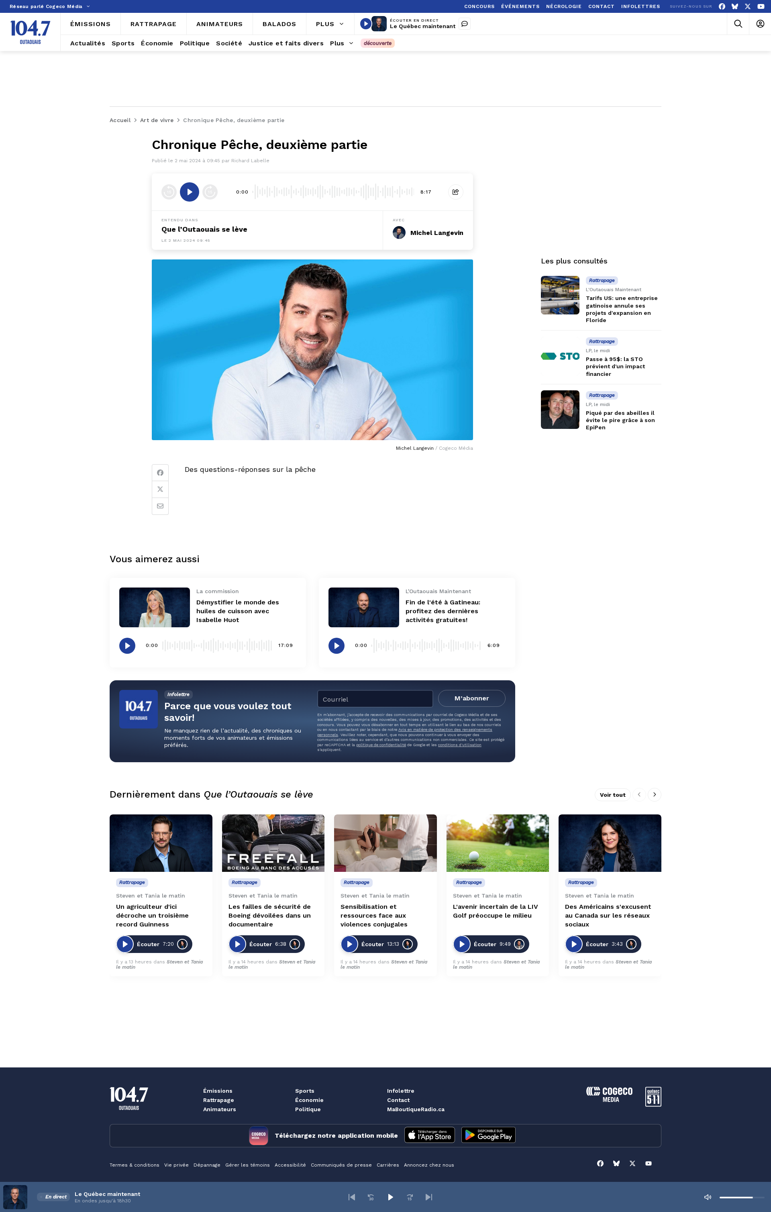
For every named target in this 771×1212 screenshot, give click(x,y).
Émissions (218, 1091)
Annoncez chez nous (429, 1165)
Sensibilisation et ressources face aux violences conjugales (374, 915)
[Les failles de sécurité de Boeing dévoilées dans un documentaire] (273, 843)
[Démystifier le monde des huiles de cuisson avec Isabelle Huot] (154, 607)
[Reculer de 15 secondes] (169, 192)
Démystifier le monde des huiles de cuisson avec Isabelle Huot (237, 611)
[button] (352, 1197)
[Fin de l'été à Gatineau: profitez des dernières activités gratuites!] (363, 607)
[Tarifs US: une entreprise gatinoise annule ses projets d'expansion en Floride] (560, 295)
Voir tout (613, 795)
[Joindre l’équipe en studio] (465, 24)
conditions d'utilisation (459, 745)
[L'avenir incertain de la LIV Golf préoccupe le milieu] (498, 843)
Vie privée (176, 1165)
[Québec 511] (653, 1104)
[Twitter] (160, 489)
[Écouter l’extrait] (189, 192)
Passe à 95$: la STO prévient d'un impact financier (615, 366)
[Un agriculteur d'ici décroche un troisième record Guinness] (161, 843)
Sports (304, 1091)
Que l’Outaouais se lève (204, 229)
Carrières (388, 1165)
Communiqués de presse (341, 1165)
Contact (398, 1100)
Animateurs (219, 1109)
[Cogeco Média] (609, 1100)
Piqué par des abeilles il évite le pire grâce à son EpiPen (620, 420)
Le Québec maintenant (422, 26)
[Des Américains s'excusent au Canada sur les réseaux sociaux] (610, 843)
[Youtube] (761, 6)
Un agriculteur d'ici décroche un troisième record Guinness (152, 915)
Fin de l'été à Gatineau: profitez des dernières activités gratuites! (443, 611)
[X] (747, 6)
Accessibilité (290, 1165)
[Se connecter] (760, 24)
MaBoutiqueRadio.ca (416, 1109)
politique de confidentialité (381, 745)
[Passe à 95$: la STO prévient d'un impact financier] (560, 356)
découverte (378, 43)
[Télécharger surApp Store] (429, 1136)
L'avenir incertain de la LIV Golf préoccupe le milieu (495, 911)
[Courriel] (160, 506)
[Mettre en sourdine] (707, 1197)
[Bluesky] (735, 6)
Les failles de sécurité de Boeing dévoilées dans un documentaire (269, 915)
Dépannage (207, 1165)
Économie (309, 1100)
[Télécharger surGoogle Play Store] (488, 1136)
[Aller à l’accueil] (30, 32)
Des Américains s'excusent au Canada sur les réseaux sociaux (608, 915)
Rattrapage (218, 1100)
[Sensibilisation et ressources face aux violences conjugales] (385, 843)
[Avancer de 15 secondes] (210, 192)
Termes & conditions (134, 1165)
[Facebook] (722, 6)
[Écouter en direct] (365, 23)
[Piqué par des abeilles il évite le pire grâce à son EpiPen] (560, 409)
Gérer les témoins (247, 1165)
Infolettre (400, 1091)
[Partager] (455, 192)
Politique (308, 1109)
